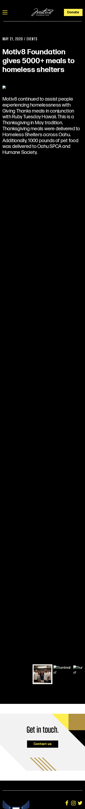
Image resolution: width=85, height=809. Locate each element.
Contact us (43, 744)
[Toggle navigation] (4, 12)
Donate (73, 12)
